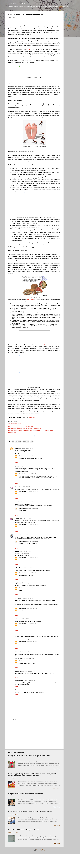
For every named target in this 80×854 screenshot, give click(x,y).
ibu (13, 441)
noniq (16, 634)
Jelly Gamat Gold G (19, 583)
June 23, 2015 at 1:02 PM (24, 518)
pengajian (28, 49)
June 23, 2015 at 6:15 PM (26, 568)
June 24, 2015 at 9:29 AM (30, 583)
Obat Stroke (18, 671)
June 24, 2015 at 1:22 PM (27, 598)
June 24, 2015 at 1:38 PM (31, 608)
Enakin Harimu (33, 417)
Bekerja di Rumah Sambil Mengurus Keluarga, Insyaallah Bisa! (29, 756)
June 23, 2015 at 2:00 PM (23, 535)
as (15, 466)
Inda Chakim (18, 448)
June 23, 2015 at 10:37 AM (27, 448)
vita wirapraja (18, 598)
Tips (32, 441)
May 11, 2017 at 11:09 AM (22, 690)
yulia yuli (17, 518)
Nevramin (46, 344)
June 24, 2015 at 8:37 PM (22, 618)
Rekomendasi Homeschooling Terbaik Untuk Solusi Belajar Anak (30, 812)
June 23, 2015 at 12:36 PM (32, 491)
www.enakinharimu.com (14, 423)
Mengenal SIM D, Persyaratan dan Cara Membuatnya (25, 794)
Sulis (16, 535)
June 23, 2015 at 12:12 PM (26, 486)
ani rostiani (17, 502)
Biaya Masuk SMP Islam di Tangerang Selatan (23, 830)
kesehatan (18, 441)
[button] (59, 14)
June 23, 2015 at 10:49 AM (32, 456)
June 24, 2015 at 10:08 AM (32, 557)
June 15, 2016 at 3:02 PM (29, 680)
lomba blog (26, 441)
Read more (56, 769)
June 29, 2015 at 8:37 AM (31, 661)
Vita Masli (17, 486)
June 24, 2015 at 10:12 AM (32, 541)
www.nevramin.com (13, 425)
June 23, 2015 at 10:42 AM (22, 466)
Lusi (16, 619)
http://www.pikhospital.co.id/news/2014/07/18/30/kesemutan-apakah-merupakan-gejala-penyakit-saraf (34, 426)
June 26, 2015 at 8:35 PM (25, 651)
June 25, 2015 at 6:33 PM (23, 634)
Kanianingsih (22, 456)
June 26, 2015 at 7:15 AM (31, 641)
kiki (15, 690)
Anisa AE (17, 652)
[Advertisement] (70, 34)
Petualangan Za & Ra (17, 3)
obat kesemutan (19, 680)
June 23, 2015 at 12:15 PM (26, 502)
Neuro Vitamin (30, 299)
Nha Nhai (17, 551)
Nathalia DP (17, 568)
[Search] (74, 4)
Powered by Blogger (41, 850)
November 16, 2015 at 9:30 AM (28, 671)
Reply (16, 462)
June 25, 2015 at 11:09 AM (32, 623)
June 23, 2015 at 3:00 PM (25, 551)
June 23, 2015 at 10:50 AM (32, 473)
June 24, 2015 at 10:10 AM (32, 524)
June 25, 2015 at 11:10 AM (32, 572)
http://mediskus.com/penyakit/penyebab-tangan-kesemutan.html (24, 428)
